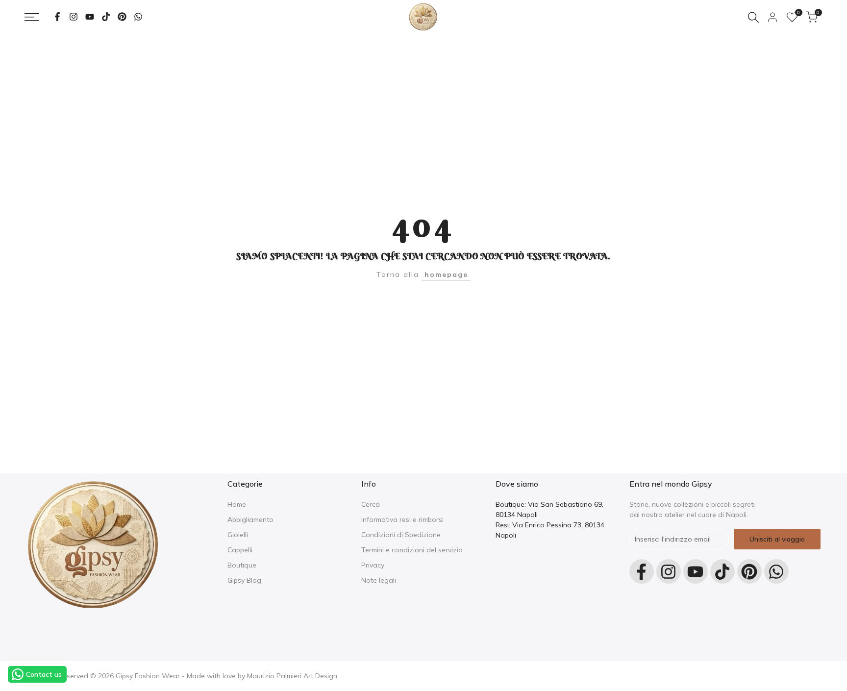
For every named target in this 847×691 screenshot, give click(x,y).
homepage (446, 274)
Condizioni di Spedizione (401, 534)
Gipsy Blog (244, 580)
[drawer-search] (753, 17)
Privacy (372, 565)
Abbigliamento (250, 519)
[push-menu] (32, 17)
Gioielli (237, 534)
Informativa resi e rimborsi (402, 519)
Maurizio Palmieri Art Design (292, 675)
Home (236, 504)
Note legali (378, 580)
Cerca (370, 504)
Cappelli (239, 549)
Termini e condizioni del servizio (412, 549)
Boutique (241, 565)
